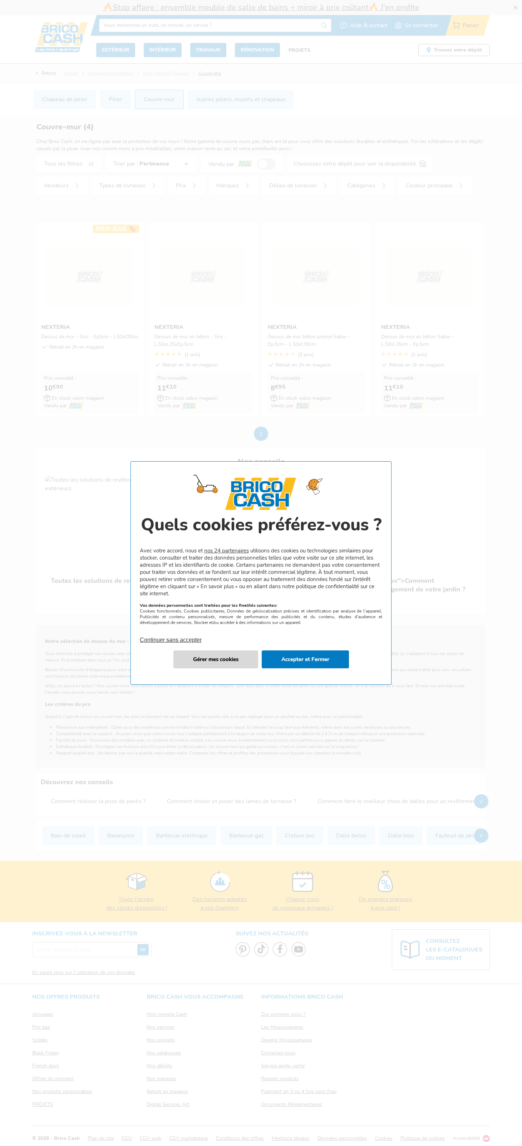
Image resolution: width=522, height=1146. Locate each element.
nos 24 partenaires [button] (226, 550)
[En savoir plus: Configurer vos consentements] (215, 659)
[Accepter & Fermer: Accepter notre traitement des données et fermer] (305, 659)
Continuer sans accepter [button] (171, 635)
